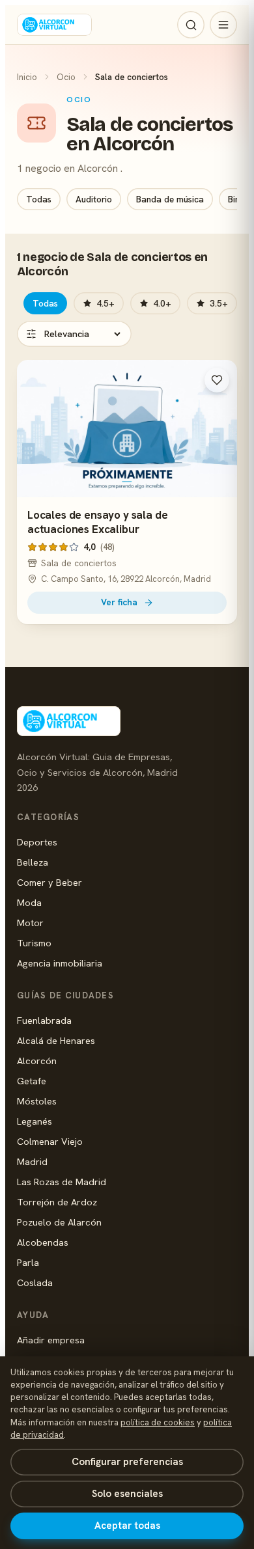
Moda (29, 902)
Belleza (32, 862)
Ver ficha (119, 602)
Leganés (34, 1121)
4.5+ (105, 303)
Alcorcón (37, 1060)
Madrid (32, 1161)
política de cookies (157, 1422)
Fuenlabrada (44, 1020)
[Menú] (223, 24)
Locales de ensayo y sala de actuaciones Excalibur (97, 522)
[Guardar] (217, 380)
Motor (30, 922)
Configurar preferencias (127, 1461)
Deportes (37, 842)
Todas (38, 199)
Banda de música (170, 199)
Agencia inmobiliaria (59, 963)
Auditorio (94, 199)
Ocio (66, 77)
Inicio (27, 77)
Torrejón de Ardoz (57, 1202)
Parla (28, 1262)
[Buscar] (191, 24)
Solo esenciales (127, 1493)
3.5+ (219, 303)
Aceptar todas (127, 1525)
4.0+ (162, 303)
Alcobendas (42, 1242)
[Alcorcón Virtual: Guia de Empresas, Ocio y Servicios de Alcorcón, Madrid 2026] (54, 25)
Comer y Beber (49, 882)
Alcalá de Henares (56, 1040)
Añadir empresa (51, 1340)
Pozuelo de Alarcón (59, 1222)
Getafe (31, 1081)
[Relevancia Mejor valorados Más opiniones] (74, 334)
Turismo (34, 943)
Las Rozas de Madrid (61, 1181)
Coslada (35, 1282)
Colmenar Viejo (50, 1141)
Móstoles (37, 1101)
